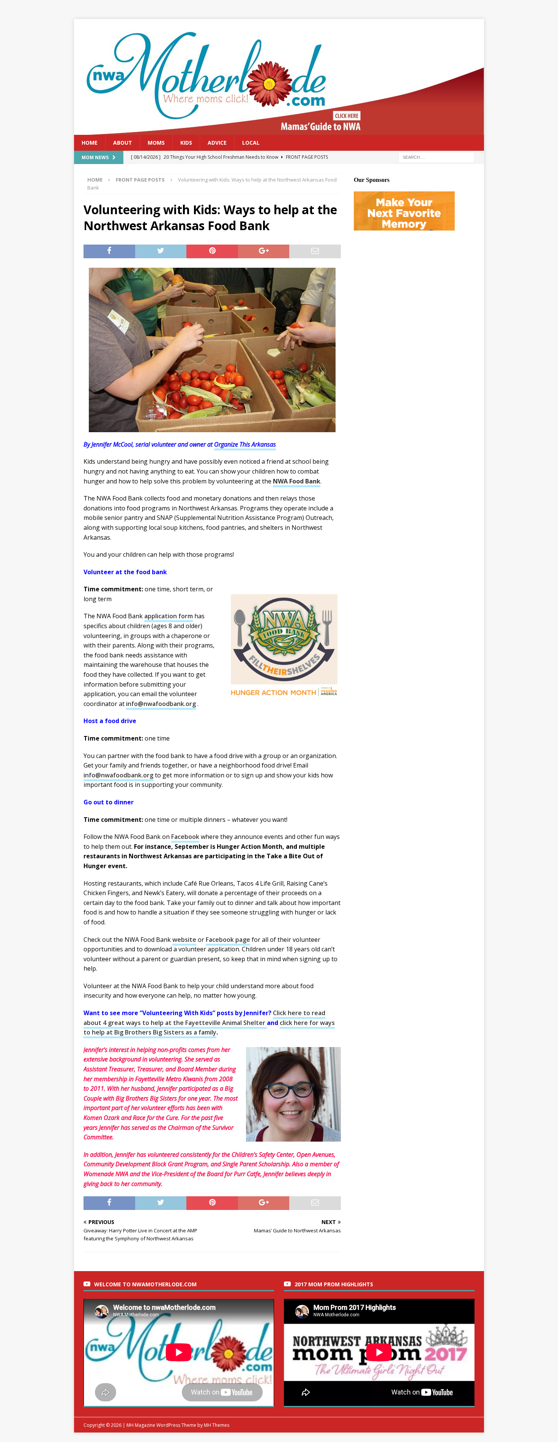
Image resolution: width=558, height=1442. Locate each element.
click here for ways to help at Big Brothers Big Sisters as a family (209, 1028)
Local (251, 142)
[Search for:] (436, 157)
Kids (186, 142)
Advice (217, 142)
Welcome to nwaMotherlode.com (145, 1284)
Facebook (185, 836)
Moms (156, 142)
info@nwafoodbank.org (161, 704)
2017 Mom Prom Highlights (334, 1284)
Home (90, 142)
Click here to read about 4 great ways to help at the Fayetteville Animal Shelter (204, 1018)
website (184, 939)
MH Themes (216, 1425)
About (122, 142)
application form (168, 616)
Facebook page (228, 939)
